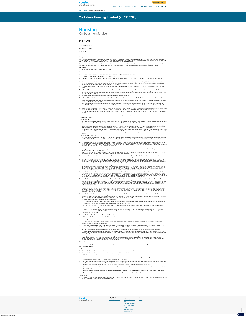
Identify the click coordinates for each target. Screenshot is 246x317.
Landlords (121, 6)
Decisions (127, 6)
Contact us (156, 6)
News (150, 6)
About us (134, 6)
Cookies (111, 302)
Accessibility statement (114, 300)
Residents (114, 6)
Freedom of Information (129, 303)
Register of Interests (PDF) (130, 309)
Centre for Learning (142, 6)
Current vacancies (143, 302)
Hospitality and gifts (128, 311)
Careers (140, 300)
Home (80, 10)
